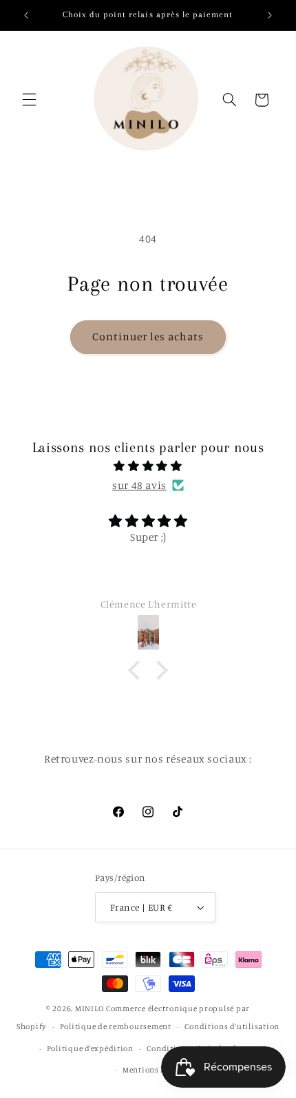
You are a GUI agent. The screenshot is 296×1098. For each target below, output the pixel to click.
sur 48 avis (139, 485)
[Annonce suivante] (270, 15)
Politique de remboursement (115, 1026)
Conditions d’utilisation (231, 1026)
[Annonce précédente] (26, 15)
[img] (148, 466)
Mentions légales (155, 1070)
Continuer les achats (148, 336)
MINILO (90, 1008)
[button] (29, 100)
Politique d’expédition (90, 1048)
